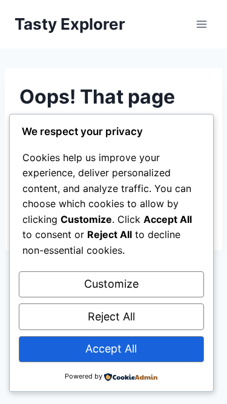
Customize (111, 283)
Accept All (111, 348)
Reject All (111, 316)
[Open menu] (201, 24)
